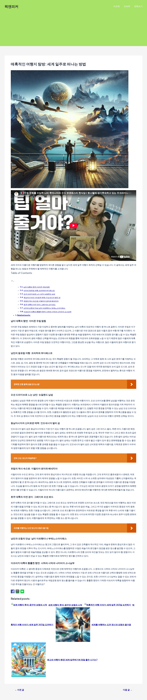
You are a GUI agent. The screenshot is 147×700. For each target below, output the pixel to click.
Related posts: (23, 315)
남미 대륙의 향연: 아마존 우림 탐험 (36, 287)
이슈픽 (116, 6)
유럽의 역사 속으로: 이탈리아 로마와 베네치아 (41, 301)
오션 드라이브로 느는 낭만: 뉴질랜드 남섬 (39, 294)
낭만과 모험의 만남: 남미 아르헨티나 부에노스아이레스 (44, 308)
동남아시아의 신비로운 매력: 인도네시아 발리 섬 (42, 297)
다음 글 (127, 690)
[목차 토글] (12, 281)
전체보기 (138, 6)
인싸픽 (127, 6)
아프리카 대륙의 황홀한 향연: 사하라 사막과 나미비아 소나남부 (47, 312)
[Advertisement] (73, 30)
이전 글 (19, 690)
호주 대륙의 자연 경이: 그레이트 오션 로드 (40, 304)
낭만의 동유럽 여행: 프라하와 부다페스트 (39, 290)
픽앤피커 (11, 6)
